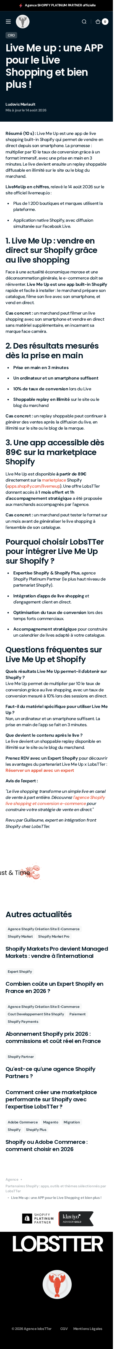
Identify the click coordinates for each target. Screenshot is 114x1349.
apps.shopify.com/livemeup (33, 486)
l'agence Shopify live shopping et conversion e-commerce (54, 819)
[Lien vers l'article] (55, 964)
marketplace (54, 480)
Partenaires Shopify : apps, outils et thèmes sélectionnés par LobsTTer (53, 1214)
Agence (12, 1204)
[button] (8, 21)
